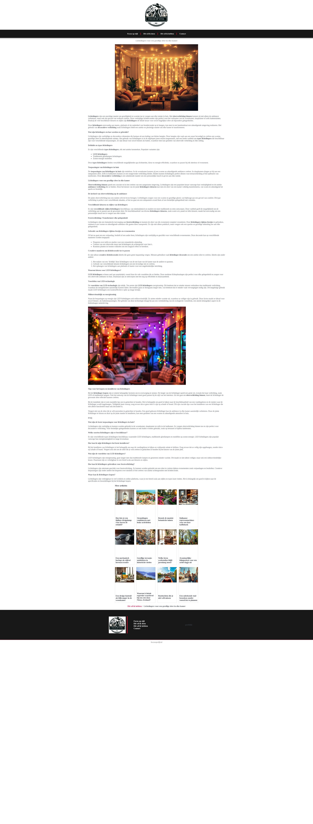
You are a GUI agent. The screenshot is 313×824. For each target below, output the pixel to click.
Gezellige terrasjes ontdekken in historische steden (144, 560)
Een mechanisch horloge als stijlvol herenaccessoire (123, 560)
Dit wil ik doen (149, 34)
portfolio (188, 625)
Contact (182, 34)
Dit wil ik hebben (167, 34)
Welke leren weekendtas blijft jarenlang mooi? (165, 560)
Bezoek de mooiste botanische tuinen (165, 519)
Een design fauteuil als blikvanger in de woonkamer (124, 598)
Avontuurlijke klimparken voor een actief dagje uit (188, 560)
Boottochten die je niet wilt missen (165, 597)
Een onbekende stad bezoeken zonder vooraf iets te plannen (188, 598)
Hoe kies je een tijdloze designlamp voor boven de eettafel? (124, 521)
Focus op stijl (132, 34)
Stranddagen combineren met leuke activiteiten (144, 520)
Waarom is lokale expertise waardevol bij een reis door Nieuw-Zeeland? (145, 596)
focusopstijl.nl (156, 642)
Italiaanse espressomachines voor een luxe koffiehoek (186, 521)
